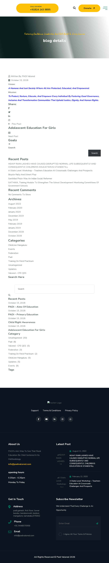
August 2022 (14, 203)
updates (12, 269)
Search (11, 147)
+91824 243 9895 (40, 9)
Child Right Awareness (21, 322)
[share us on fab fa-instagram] (62, 419)
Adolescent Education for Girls (26, 330)
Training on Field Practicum (21, 261)
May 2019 (13, 219)
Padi (10, 257)
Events (11, 249)
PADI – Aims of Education (23, 306)
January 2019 (14, 227)
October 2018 (15, 235)
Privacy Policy (71, 410)
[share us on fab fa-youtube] (46, 419)
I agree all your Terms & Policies (78, 534)
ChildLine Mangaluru (17, 245)
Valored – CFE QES (17, 273)
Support (35, 410)
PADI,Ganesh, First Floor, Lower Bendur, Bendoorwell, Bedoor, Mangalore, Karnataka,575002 (26, 513)
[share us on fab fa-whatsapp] (70, 419)
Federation (13, 253)
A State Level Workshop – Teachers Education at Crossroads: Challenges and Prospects (50, 170)
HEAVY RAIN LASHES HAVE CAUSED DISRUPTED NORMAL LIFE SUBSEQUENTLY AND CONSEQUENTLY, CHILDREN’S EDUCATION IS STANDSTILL (52, 165)
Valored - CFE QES (19, 345)
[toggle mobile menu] (105, 8)
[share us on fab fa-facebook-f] (38, 419)
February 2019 (15, 223)
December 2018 (16, 231)
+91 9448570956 (22, 525)
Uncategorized (15, 265)
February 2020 (15, 207)
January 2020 (14, 211)
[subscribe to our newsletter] (97, 523)
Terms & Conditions (52, 410)
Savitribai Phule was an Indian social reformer (30, 178)
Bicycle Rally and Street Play (22, 174)
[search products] (74, 8)
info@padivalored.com (19, 464)
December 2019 (16, 215)
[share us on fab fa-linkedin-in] (54, 419)
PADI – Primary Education (23, 314)
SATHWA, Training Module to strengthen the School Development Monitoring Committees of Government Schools (53, 184)
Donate (87, 8)
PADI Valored (28, 76)
